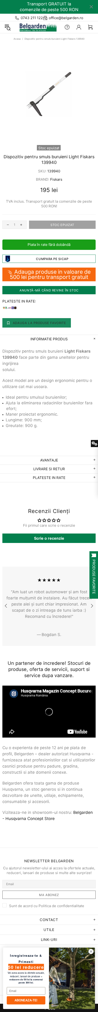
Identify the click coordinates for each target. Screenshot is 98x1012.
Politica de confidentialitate (61, 906)
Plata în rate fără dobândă (49, 244)
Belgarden (36, 27)
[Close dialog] (91, 951)
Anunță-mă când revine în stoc (49, 290)
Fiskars (56, 179)
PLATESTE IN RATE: (19, 301)
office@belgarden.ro (66, 18)
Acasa (17, 38)
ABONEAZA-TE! (26, 1000)
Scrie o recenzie (49, 538)
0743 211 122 (32, 18)
